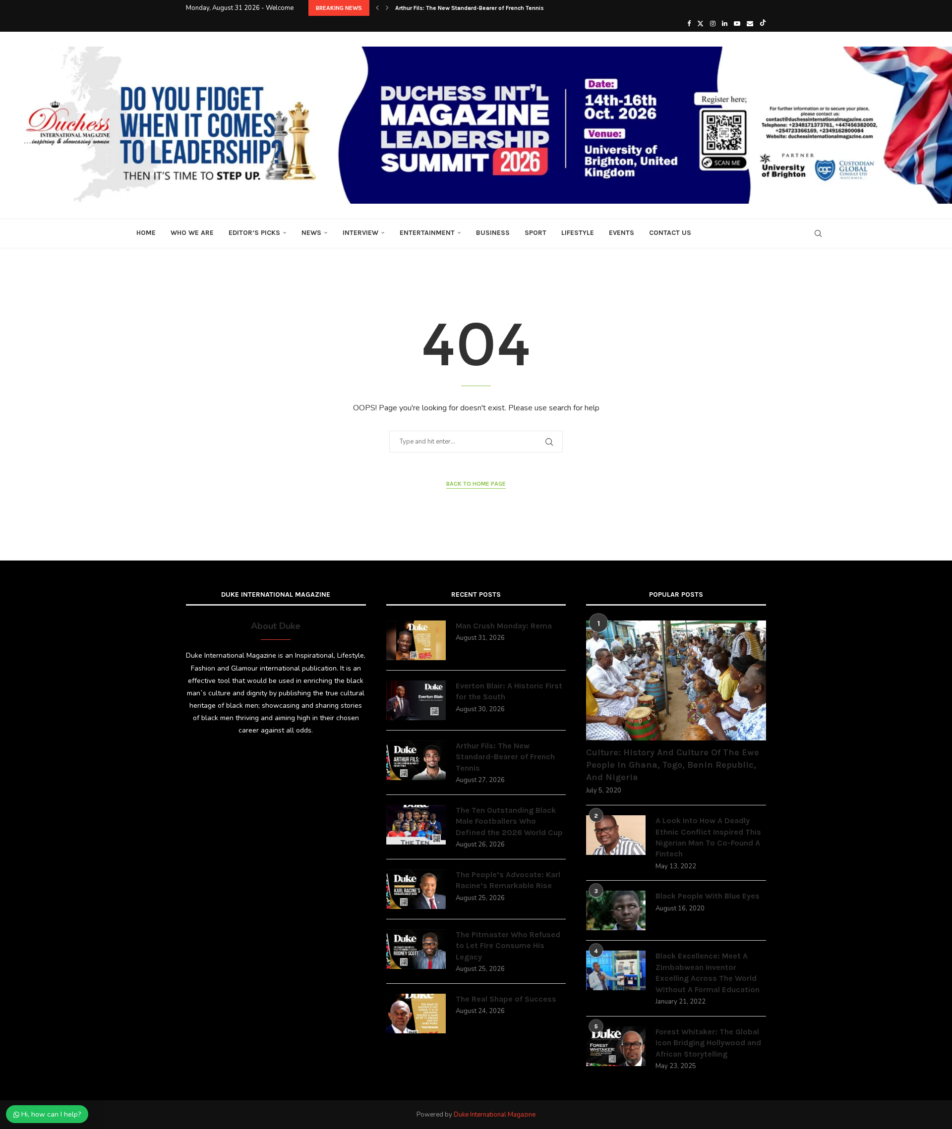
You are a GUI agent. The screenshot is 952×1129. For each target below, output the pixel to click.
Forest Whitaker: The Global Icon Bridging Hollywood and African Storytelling (708, 1043)
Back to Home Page (476, 483)
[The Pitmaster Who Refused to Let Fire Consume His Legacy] (416, 949)
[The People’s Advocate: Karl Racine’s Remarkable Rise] (416, 889)
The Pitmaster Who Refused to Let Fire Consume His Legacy (508, 945)
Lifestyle (577, 232)
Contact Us (670, 232)
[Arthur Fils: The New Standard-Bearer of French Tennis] (416, 760)
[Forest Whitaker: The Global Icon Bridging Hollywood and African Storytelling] (616, 1046)
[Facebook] (689, 24)
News (311, 232)
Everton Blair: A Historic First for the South (509, 691)
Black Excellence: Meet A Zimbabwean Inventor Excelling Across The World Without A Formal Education (707, 972)
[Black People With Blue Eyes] (616, 910)
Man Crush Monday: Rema (504, 625)
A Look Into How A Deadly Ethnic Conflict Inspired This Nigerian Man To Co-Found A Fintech (708, 837)
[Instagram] (712, 24)
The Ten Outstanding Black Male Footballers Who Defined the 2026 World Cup (509, 821)
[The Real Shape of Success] (416, 1013)
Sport (535, 232)
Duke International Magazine (495, 1114)
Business (493, 232)
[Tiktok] (763, 24)
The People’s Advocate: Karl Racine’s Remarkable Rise (508, 880)
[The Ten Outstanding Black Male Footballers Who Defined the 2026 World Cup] (416, 825)
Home (146, 232)
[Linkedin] (724, 24)
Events (621, 232)
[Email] (750, 24)
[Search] (818, 233)
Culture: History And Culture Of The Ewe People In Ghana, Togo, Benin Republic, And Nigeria (672, 765)
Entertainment (427, 232)
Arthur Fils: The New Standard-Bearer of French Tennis (469, 7)
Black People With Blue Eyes (707, 896)
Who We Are (192, 232)
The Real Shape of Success (506, 999)
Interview (360, 232)
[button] (377, 8)
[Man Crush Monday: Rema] (416, 640)
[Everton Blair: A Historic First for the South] (416, 700)
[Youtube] (737, 24)
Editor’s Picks (254, 232)
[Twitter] (700, 24)
